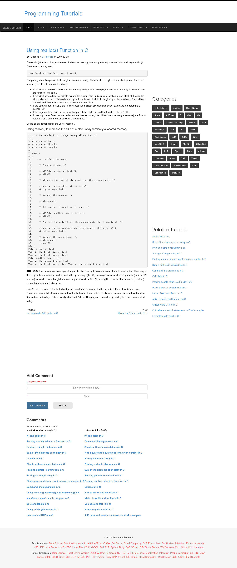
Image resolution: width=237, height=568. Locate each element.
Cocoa (158, 122)
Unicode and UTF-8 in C (40, 515)
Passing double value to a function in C (48, 441)
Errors (151, 543)
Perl (156, 151)
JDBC (184, 136)
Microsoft (99, 27)
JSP (182, 129)
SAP (183, 158)
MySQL (186, 143)
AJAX (157, 115)
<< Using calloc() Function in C (42, 313)
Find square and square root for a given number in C (55, 481)
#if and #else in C (36, 435)
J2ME (193, 129)
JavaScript (56, 27)
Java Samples (12, 27)
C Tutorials (47, 56)
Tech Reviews (161, 165)
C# (198, 115)
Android (176, 107)
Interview (176, 172)
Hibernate (159, 158)
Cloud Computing (175, 122)
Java (40, 27)
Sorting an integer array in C (42, 475)
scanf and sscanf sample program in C (48, 498)
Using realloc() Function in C (57, 49)
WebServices (180, 165)
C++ (189, 115)
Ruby (189, 151)
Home (29, 27)
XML (194, 165)
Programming (77, 27)
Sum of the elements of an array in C (47, 452)
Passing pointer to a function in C (45, 469)
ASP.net (170, 115)
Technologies (136, 27)
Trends (194, 158)
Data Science (161, 107)
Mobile (117, 27)
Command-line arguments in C (43, 486)
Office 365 (201, 143)
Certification (160, 172)
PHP (166, 151)
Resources (159, 27)
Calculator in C (35, 458)
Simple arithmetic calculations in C (46, 464)
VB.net (201, 151)
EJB (174, 136)
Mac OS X (159, 143)
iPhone (173, 143)
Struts (172, 158)
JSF (172, 129)
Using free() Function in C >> (133, 313)
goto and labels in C (38, 503)
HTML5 (191, 122)
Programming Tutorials (53, 13)
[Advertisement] (149, 12)
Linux (195, 136)
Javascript (159, 129)
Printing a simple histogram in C (44, 447)
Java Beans (160, 136)
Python (178, 151)
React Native (192, 107)
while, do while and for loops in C (102, 498)
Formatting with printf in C (99, 509)
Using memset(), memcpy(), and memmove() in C (53, 492)
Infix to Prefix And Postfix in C (101, 492)
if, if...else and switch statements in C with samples (112, 515)
